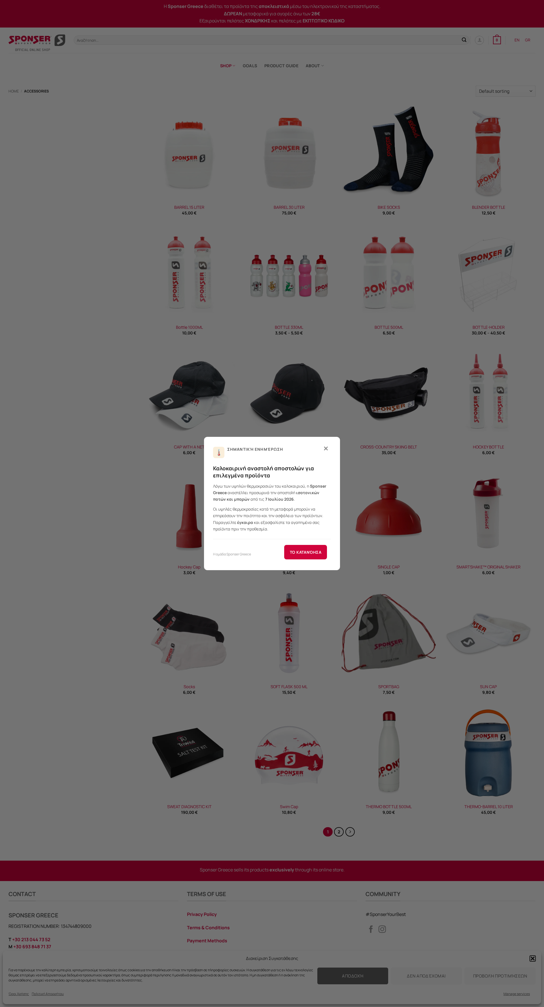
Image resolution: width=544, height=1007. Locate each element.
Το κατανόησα (305, 552)
